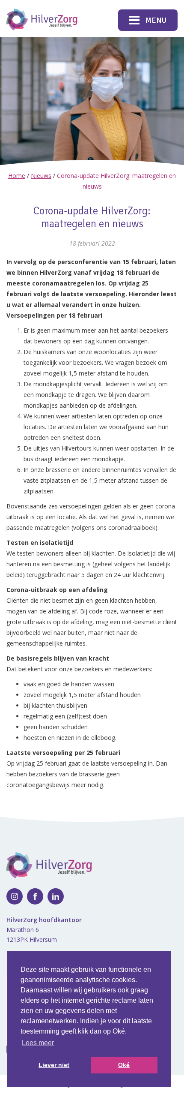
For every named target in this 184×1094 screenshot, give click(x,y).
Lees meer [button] (38, 1042)
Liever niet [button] (54, 1064)
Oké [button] (124, 1064)
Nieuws (41, 175)
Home (16, 175)
